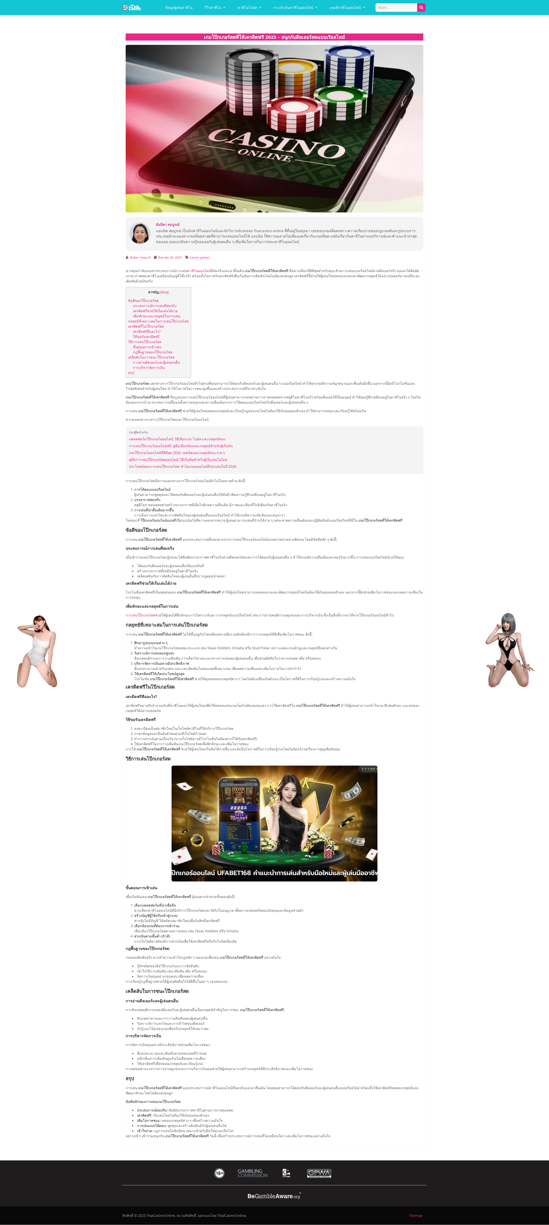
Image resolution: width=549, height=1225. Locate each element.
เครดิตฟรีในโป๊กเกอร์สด (146, 326)
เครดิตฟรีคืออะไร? (147, 331)
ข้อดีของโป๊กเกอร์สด (143, 300)
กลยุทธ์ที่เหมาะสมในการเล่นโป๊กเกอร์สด (158, 321)
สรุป (131, 372)
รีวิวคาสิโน (213, 7)
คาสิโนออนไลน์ (199, 270)
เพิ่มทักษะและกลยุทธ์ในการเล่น (156, 316)
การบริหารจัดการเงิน (148, 367)
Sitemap (415, 1215)
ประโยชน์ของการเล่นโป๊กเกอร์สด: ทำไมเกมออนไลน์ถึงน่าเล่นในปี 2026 (182, 466)
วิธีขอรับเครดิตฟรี (146, 336)
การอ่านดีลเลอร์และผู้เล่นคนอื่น (156, 362)
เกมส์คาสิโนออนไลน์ (345, 7)
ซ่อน (164, 292)
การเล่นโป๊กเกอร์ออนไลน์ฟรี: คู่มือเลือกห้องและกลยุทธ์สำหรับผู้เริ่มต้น (181, 446)
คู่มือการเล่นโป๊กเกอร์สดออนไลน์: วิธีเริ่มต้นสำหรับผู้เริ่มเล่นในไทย (178, 459)
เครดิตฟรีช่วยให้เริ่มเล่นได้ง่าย (155, 311)
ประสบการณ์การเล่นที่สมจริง (154, 305)
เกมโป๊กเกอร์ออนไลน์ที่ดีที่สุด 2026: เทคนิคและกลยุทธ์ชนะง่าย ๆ (177, 452)
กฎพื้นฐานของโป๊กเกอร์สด (152, 352)
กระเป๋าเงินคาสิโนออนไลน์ (293, 7)
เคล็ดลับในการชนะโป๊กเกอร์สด (151, 357)
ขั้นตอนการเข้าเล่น (147, 347)
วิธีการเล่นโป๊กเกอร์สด (144, 341)
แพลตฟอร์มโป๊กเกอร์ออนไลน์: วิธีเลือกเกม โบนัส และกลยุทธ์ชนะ (177, 439)
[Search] (421, 7)
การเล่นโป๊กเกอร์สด (140, 615)
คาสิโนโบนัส (247, 7)
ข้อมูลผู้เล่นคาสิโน (179, 7)
